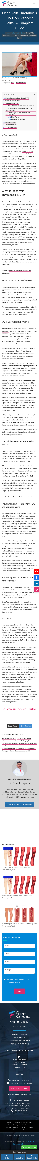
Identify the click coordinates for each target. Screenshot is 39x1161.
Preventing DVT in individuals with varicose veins (18, 113)
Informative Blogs (18, 33)
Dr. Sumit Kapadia (11, 125)
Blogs (12, 82)
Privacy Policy (19, 1037)
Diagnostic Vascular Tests (23, 1122)
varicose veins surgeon (8, 748)
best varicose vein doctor (9, 738)
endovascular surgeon (8, 741)
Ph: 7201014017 (21, 1111)
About (9, 1122)
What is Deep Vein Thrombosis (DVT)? (17, 98)
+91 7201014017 (24, 1080)
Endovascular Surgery (21, 741)
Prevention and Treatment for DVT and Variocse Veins (19, 109)
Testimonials (15, 1130)
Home (8, 33)
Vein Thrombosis (21, 82)
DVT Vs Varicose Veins (12, 103)
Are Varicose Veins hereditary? (21, 497)
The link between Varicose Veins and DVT (21, 106)
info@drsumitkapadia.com (21, 1083)
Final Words (15, 117)
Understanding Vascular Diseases (19, 1125)
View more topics (10, 122)
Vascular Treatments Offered (15, 1127)
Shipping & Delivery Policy (19, 1044)
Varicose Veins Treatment (23, 748)
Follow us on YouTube (18, 120)
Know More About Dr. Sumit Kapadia (20, 804)
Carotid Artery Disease (24, 738)
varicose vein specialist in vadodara (22, 746)
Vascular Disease (15, 751)
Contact (25, 1130)
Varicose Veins (23, 743)
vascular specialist (25, 751)
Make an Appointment (19, 1088)
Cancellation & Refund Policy (19, 1040)
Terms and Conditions (19, 1034)
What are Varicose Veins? (13, 101)
